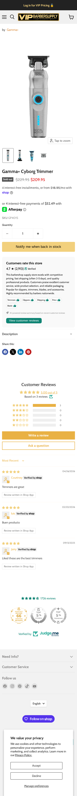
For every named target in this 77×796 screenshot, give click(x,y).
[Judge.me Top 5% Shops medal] (38, 615)
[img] (11, 472)
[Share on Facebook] (5, 352)
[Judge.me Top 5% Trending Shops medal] (58, 615)
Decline (36, 776)
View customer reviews (24, 320)
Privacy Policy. (23, 755)
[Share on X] (13, 352)
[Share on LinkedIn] (20, 352)
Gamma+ (12, 30)
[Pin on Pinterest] (28, 352)
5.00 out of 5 (49, 392)
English (37, 703)
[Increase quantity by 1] (38, 234)
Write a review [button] (38, 435)
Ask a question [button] (38, 446)
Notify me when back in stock (38, 247)
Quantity (7, 224)
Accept (36, 765)
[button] (8, 155)
